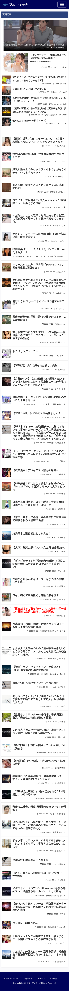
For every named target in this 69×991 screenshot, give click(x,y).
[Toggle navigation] (61, 4)
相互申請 (53, 979)
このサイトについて (10, 979)
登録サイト (28, 979)
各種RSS (41, 979)
